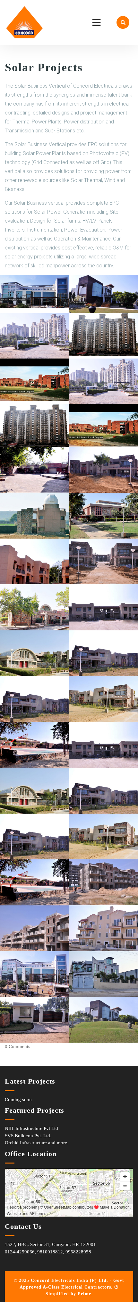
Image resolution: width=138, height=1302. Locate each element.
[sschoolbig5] (103, 698)
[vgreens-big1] (34, 335)
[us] (34, 379)
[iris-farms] (103, 293)
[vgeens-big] (103, 334)
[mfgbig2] (103, 882)
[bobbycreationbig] (103, 973)
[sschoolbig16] (103, 469)
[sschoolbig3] (34, 744)
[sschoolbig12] (103, 515)
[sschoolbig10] (34, 606)
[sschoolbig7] (34, 698)
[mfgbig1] (34, 928)
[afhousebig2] (103, 1019)
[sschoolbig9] (103, 606)
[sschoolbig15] (34, 469)
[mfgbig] (103, 928)
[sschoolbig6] (103, 653)
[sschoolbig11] (103, 561)
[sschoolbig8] (34, 653)
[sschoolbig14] (34, 515)
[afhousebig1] (34, 1019)
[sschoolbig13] (34, 561)
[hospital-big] (34, 973)
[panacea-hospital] (34, 291)
